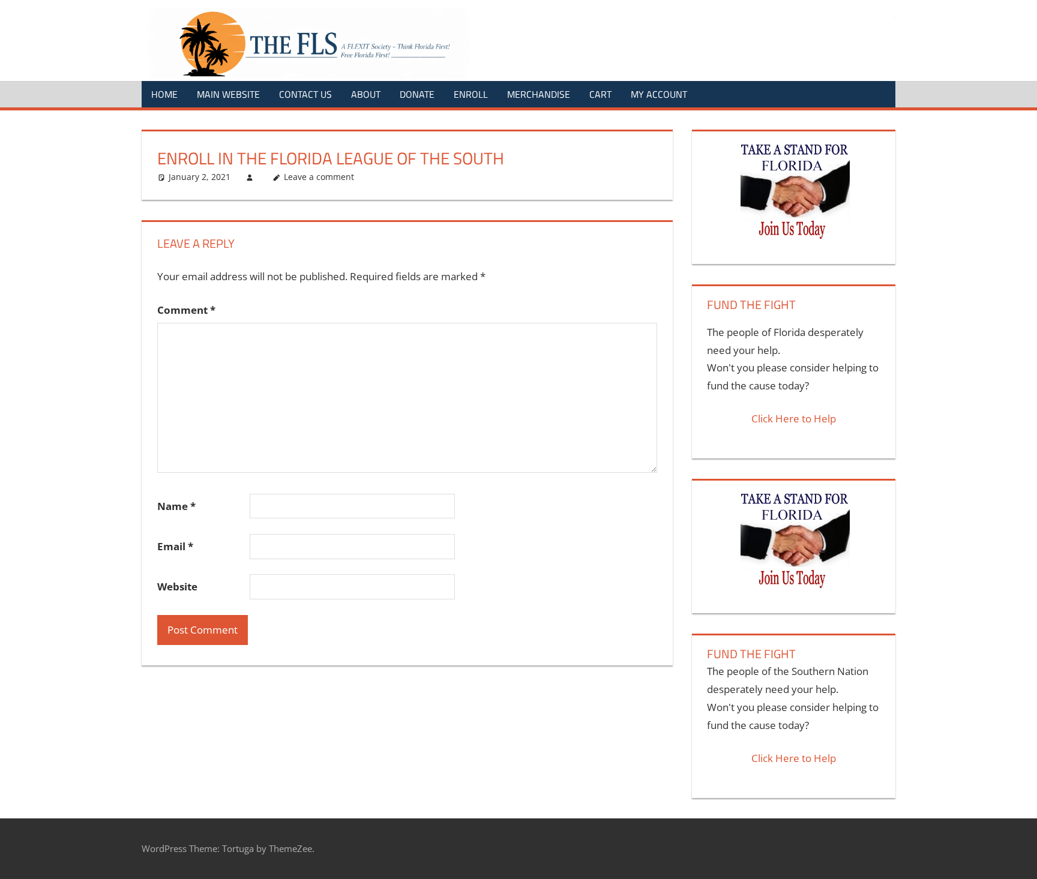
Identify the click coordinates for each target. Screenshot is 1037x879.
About (365, 94)
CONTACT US (305, 94)
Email (175, 546)
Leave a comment (319, 176)
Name (176, 506)
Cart (600, 94)
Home (164, 94)
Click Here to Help (793, 418)
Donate (417, 94)
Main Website (228, 94)
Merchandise (538, 94)
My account (659, 94)
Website (177, 586)
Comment (186, 310)
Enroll (471, 94)
